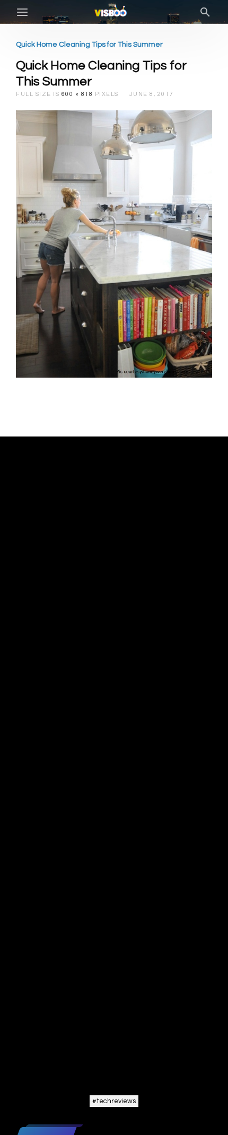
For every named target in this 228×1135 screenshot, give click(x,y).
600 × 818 (77, 94)
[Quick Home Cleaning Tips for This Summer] (114, 243)
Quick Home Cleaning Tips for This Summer (89, 44)
